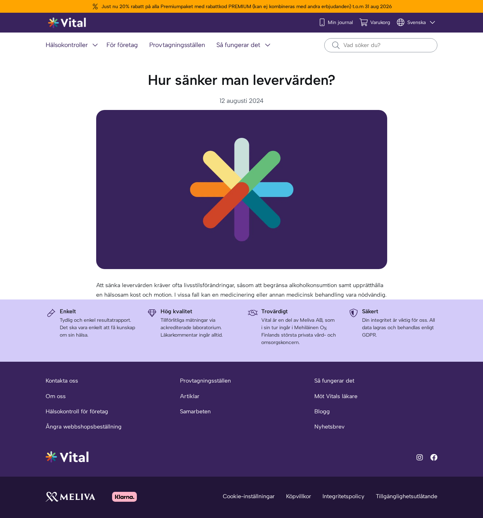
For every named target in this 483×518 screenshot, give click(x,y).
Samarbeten (195, 411)
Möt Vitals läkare (335, 396)
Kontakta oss (62, 380)
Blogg (322, 411)
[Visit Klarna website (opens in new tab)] (124, 496)
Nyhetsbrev (329, 426)
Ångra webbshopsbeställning (84, 426)
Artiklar (189, 396)
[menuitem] (73, 45)
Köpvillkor (298, 496)
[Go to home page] (67, 456)
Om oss (56, 396)
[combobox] (380, 45)
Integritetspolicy (343, 496)
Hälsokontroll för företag (77, 411)
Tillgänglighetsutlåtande (406, 496)
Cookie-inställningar (249, 496)
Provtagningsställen (205, 380)
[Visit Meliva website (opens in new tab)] (70, 496)
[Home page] (67, 23)
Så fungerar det (334, 380)
